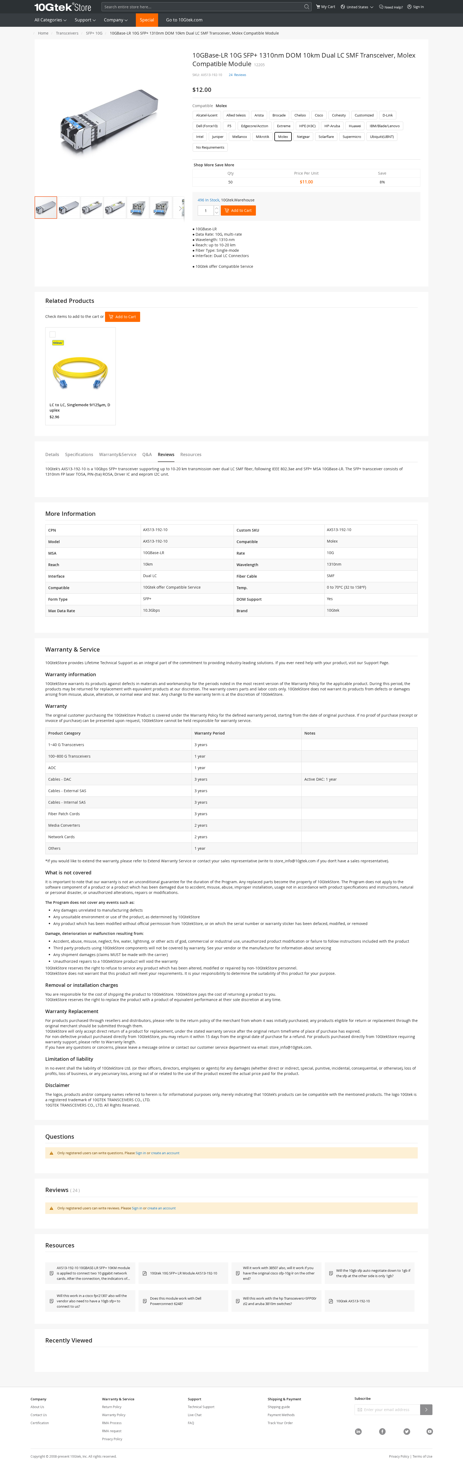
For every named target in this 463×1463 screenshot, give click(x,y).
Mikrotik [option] (262, 136)
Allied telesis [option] (236, 115)
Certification (40, 1423)
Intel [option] (199, 136)
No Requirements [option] (210, 147)
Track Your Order (280, 1423)
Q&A (147, 454)
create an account (165, 1152)
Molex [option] (283, 136)
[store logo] (63, 6)
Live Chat (194, 1415)
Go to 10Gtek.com (184, 20)
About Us (37, 1407)
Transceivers (67, 33)
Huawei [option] (355, 125)
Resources (190, 454)
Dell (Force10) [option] (207, 125)
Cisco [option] (319, 115)
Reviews (166, 454)
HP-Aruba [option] (332, 125)
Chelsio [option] (300, 115)
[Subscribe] (426, 1409)
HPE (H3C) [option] (307, 125)
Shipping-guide (279, 1407)
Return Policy (111, 1407)
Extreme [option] (283, 125)
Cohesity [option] (339, 115)
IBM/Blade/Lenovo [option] (385, 125)
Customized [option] (364, 115)
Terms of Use (422, 1456)
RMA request (111, 1431)
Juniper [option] (217, 136)
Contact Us (39, 1415)
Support (83, 20)
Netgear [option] (303, 136)
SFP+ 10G (94, 33)
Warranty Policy (113, 1415)
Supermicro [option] (352, 136)
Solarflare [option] (326, 136)
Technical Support (201, 1407)
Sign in (141, 1152)
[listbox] (306, 132)
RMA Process (112, 1423)
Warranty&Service (117, 454)
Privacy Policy (112, 1439)
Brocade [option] (279, 115)
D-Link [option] (388, 115)
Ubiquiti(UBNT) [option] (382, 136)
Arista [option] (259, 115)
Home (43, 33)
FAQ (191, 1423)
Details (52, 454)
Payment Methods (281, 1415)
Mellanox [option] (239, 136)
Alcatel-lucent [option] (207, 115)
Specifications (79, 454)
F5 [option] (229, 125)
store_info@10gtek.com (295, 860)
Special (147, 20)
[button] (69, 207)
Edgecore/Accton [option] (254, 125)
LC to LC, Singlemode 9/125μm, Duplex (80, 407)
